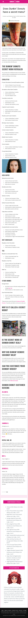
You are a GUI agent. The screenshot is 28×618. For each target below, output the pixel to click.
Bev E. (4, 456)
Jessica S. (5, 468)
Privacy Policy (15, 610)
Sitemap (25, 610)
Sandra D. (5, 423)
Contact (20, 610)
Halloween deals (14, 380)
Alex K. (3, 436)
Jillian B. (5, 392)
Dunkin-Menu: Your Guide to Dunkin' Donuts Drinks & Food (14, 1)
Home (2, 610)
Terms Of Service (7, 610)
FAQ (7, 491)
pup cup (10, 288)
